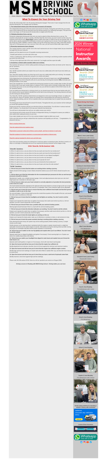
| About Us (19, 16)
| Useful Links (87, 16)
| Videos (46, 16)
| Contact (41, 16)
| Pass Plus (75, 16)
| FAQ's (94, 16)
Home (13, 16)
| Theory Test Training (55, 16)
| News (81, 16)
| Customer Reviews (27, 16)
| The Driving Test (67, 16)
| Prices (36, 16)
